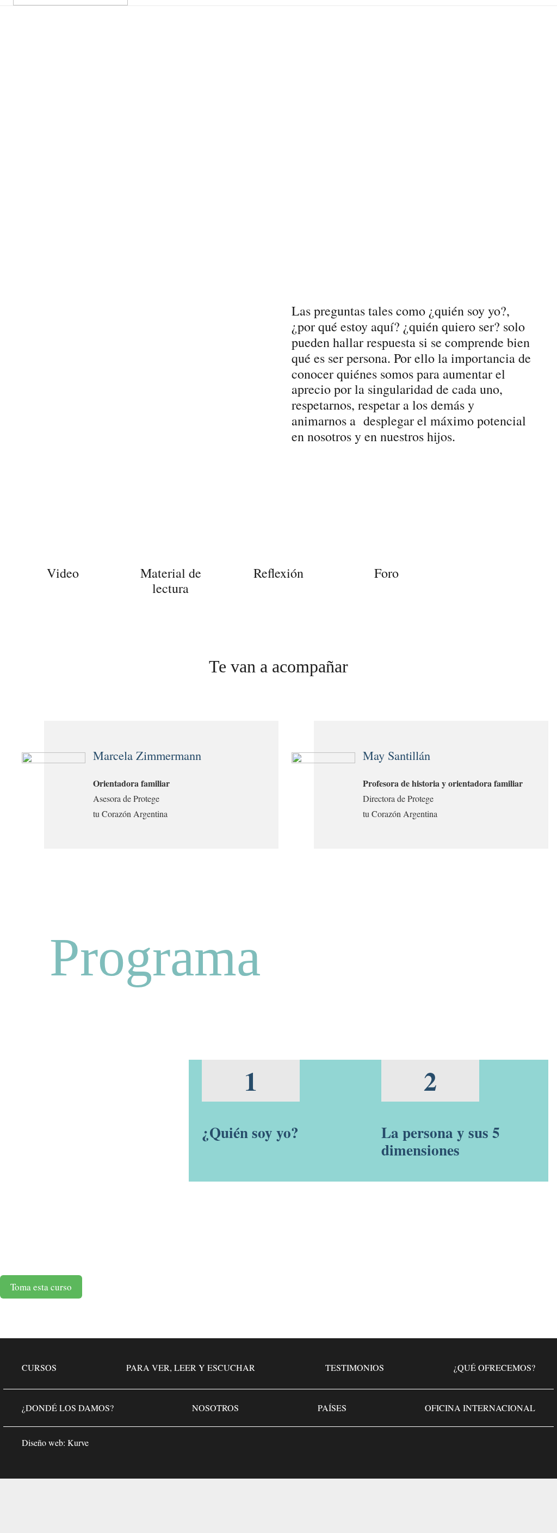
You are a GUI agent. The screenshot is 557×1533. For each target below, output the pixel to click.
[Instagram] (492, 1446)
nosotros (215, 1407)
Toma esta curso (41, 1287)
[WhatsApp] (426, 1446)
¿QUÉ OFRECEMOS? (494, 1367)
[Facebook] (459, 1446)
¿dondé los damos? (68, 1407)
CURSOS (39, 1367)
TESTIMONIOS (354, 1367)
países (332, 1407)
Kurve (78, 1442)
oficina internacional (480, 1407)
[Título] (524, 1446)
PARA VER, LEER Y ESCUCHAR (190, 1367)
